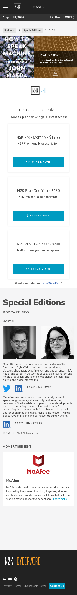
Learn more (60, 499)
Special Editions (34, 302)
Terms (17, 586)
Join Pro (55, 17)
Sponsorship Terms (35, 586)
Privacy (7, 586)
